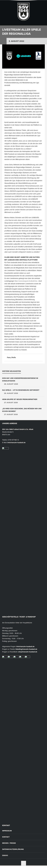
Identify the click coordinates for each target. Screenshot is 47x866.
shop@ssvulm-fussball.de (27, 652)
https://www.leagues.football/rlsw (25, 281)
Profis (13, 357)
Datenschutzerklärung (13, 849)
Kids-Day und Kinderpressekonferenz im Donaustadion (20, 379)
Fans (9, 357)
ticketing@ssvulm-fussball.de (26, 649)
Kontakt (6, 837)
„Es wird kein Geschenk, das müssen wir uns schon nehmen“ (22, 410)
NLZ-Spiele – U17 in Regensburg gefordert (20, 390)
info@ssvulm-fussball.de (16, 443)
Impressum (7, 831)
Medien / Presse (9, 843)
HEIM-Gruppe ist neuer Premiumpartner (19, 399)
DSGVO (5, 855)
